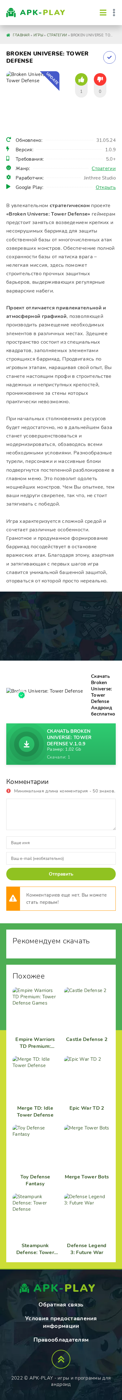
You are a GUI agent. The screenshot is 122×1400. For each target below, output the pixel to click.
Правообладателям (61, 1340)
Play (43, 13)
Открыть (106, 187)
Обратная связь (60, 1304)
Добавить (109, 57)
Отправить (61, 874)
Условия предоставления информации (61, 1322)
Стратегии (104, 168)
